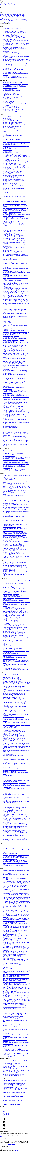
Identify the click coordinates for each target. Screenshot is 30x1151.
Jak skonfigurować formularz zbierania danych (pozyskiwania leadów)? (13, 239)
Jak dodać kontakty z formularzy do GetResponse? (14, 271)
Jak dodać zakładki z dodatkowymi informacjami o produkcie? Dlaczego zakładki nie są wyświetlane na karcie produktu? (15, 385)
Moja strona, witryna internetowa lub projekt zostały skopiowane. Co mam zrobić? (15, 770)
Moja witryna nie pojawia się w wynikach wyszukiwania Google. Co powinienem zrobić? (16, 502)
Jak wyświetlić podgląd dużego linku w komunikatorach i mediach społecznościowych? (16, 507)
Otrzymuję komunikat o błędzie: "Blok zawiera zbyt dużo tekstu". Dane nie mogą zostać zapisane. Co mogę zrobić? (16, 919)
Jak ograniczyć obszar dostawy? (10, 426)
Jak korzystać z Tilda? (8, 775)
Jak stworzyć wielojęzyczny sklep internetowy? (14, 358)
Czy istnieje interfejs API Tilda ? (10, 734)
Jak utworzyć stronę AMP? (9, 570)
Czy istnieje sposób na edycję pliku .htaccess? (13, 737)
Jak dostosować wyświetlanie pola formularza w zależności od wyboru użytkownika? (14, 281)
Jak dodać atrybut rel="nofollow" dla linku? (13, 531)
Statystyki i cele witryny (14, 16)
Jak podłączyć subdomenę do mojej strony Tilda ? (14, 32)
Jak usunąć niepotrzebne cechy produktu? (12, 424)
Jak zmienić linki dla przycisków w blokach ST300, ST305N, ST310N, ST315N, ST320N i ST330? (15, 377)
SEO (26, 16)
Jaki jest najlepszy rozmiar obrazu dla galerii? (13, 640)
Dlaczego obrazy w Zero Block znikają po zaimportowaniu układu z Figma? (12, 1031)
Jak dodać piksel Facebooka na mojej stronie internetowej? (16, 457)
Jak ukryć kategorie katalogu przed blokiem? (13, 382)
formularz (2, 1136)
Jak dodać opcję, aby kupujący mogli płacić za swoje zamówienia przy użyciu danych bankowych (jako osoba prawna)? (16, 397)
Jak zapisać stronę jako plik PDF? (10, 152)
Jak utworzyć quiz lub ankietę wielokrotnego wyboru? (15, 637)
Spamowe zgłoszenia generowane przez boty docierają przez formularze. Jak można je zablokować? (15, 289)
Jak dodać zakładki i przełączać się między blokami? (15, 432)
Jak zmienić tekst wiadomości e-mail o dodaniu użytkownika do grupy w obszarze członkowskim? (14, 830)
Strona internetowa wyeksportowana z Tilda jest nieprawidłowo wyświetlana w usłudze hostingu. (14, 1084)
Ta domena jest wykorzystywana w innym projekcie (15, 77)
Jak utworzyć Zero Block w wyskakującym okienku (15, 1029)
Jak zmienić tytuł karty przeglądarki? (11, 139)
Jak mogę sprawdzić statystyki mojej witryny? (13, 453)
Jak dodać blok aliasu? (8, 168)
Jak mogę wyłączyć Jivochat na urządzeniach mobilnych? (16, 743)
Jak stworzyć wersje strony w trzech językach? (13, 788)
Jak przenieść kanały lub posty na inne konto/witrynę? (15, 861)
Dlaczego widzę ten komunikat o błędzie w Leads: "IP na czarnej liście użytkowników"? (16, 933)
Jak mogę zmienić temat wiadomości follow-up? (14, 260)
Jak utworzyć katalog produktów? (10, 322)
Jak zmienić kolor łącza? (8, 101)
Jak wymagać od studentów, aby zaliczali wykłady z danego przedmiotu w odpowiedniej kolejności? (15, 836)
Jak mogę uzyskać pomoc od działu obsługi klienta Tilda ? (16, 580)
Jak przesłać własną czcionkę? (10, 478)
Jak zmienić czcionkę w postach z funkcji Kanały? (14, 860)
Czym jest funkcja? (7, 173)
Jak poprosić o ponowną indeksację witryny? (13, 545)
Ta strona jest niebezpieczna (9, 986)
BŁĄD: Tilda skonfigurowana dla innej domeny (14, 1003)
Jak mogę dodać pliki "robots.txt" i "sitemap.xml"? (14, 500)
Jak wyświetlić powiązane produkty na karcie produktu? (16, 412)
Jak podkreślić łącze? (8, 758)
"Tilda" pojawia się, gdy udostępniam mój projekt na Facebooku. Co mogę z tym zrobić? (15, 628)
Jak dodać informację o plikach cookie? (12, 668)
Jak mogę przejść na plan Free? (10, 202)
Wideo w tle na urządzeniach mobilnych (12, 563)
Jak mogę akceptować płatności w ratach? (12, 346)
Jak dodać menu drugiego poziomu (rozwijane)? (14, 436)
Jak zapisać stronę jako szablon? (10, 639)
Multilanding (23, 18)
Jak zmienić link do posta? (9, 848)
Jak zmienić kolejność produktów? (11, 336)
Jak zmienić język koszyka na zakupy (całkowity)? (14, 1065)
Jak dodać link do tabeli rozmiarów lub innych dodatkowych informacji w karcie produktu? (13, 409)
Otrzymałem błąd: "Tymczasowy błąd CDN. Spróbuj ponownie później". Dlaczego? (15, 931)
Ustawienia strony (8, 14)
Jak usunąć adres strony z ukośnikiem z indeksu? (14, 516)
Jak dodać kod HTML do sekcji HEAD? (12, 82)
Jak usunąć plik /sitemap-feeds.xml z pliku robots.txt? (15, 554)
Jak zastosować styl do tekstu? (10, 183)
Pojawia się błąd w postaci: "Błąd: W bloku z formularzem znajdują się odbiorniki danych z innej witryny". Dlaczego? (16, 966)
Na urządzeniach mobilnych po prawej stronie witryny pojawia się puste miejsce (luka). (15, 1086)
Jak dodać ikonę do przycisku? (10, 184)
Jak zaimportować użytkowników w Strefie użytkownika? (16, 838)
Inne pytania (17, 18)
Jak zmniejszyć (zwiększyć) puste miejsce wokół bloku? (16, 154)
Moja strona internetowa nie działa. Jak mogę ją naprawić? (16, 682)
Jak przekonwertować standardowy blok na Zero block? (16, 167)
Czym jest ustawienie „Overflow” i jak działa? (13, 1048)
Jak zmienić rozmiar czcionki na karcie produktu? (14, 344)
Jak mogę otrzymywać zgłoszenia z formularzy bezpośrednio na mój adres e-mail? (13, 233)
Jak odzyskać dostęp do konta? (10, 718)
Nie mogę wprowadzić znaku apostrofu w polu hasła (15, 1088)
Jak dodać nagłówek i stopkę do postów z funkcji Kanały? (16, 849)
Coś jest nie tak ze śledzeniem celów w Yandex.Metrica (15, 462)
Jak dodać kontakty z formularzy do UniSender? (14, 262)
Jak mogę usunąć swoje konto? (10, 587)
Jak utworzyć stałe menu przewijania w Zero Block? (15, 1013)
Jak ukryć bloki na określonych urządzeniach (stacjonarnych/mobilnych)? (13, 176)
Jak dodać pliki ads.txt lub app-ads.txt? (12, 527)
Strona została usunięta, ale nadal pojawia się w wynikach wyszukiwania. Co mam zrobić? (16, 557)
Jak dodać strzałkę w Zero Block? (10, 1018)
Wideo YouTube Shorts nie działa (10, 1103)
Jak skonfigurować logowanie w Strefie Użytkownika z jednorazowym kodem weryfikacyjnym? (15, 833)
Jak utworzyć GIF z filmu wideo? (10, 729)
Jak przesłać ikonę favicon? (9, 93)
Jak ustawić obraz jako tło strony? (10, 88)
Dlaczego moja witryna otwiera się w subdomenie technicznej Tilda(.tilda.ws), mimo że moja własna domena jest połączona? (16, 50)
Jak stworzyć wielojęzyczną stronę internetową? (14, 85)
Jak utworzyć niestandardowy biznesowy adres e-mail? (15, 59)
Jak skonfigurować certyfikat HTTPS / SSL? (13, 31)
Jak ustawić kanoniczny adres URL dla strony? (13, 553)
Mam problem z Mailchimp (9, 796)
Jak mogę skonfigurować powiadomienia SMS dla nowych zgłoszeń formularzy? (14, 258)
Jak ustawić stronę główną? (9, 148)
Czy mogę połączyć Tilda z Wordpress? (12, 739)
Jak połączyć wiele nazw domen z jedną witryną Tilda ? (16, 44)
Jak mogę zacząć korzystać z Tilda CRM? (12, 251)
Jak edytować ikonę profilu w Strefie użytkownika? (15, 824)
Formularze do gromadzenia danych (13, 15)
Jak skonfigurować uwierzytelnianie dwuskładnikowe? (15, 669)
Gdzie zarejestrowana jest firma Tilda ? (12, 582)
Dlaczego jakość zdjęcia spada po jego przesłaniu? (14, 744)
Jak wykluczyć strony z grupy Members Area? (13, 809)
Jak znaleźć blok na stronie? (9, 163)
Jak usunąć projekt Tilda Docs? (10, 766)
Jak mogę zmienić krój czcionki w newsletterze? (14, 794)
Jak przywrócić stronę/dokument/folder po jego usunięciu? (16, 764)
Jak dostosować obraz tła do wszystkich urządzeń (14, 181)
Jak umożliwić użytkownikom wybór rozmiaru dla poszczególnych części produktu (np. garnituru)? (14, 380)
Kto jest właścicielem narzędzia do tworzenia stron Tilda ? (16, 676)
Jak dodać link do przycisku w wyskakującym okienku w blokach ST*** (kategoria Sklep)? (16, 348)
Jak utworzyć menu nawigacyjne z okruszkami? (14, 439)
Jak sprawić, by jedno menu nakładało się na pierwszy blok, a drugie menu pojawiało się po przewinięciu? (15, 441)
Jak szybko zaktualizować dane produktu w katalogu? (15, 370)
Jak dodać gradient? (7, 1033)
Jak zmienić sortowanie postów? (10, 853)
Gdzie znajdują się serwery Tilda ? (11, 678)
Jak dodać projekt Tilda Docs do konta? (12, 72)
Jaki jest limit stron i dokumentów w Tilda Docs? (14, 763)
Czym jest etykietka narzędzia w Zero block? (13, 717)
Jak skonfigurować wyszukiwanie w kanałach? (14, 865)
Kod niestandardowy (24, 20)
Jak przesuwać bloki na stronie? (10, 144)
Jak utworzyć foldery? (8, 102)
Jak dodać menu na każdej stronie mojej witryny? (14, 437)
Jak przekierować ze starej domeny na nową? (13, 47)
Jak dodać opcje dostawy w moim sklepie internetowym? (16, 332)
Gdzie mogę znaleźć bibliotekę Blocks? (12, 120)
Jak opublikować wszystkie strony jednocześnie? (14, 632)
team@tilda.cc (11, 1144)
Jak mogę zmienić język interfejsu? (11, 625)
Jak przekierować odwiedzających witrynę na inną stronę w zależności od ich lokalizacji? (16, 781)
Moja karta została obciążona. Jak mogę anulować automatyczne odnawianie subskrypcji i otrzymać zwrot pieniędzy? (15, 205)
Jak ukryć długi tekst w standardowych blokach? (14, 180)
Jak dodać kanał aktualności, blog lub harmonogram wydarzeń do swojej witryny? (15, 858)
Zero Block (16, 20)
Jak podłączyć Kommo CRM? (10, 252)
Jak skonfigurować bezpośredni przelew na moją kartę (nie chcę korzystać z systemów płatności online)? (16, 215)
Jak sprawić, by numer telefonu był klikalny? (13, 588)
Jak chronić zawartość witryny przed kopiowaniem (14, 1101)
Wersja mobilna (3, 18)
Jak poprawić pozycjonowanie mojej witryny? (13, 515)
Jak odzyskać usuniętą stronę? (10, 641)
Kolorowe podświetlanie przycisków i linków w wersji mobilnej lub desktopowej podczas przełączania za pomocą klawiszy (16, 662)
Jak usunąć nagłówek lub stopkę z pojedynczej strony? (15, 84)
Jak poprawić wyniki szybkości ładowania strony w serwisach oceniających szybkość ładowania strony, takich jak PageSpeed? (16, 539)
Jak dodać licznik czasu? (8, 607)
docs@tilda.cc (17, 1150)
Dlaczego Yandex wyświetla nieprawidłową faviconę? (15, 533)
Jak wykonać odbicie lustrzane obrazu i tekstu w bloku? (16, 155)
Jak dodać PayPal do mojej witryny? (11, 341)
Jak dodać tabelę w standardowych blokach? (13, 172)
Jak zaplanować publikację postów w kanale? (13, 856)
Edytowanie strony (17, 14)
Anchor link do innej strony (9, 727)
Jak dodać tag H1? (7, 513)
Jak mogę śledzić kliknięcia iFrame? (11, 1068)
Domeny (2, 14)
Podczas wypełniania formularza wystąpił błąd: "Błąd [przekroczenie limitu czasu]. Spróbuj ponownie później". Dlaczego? (16, 886)
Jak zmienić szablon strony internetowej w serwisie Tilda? (16, 667)
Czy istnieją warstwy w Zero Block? (11, 1017)
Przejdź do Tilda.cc (4, 4)
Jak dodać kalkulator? (8, 250)
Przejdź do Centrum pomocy (15, 4)
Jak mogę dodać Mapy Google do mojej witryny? (14, 710)
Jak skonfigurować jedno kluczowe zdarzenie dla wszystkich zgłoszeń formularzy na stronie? (14, 470)
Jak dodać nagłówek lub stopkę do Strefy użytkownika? (16, 823)
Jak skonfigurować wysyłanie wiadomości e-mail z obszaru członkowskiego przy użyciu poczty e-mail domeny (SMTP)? (14, 814)
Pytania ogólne (10, 18)
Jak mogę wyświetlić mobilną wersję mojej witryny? (15, 562)
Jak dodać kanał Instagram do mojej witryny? (13, 132)
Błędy (11, 20)
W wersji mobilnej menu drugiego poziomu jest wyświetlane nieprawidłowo (14, 1093)
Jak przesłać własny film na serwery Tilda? (13, 185)
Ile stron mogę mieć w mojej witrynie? (12, 94)
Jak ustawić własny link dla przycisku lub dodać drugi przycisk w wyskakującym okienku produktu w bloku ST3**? (15, 365)
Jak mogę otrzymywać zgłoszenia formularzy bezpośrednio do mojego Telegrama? (13, 236)
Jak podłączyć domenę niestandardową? (12, 28)
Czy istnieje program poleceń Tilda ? (11, 221)
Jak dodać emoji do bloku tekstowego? (12, 193)
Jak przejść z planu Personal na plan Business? (13, 209)
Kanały (8, 20)
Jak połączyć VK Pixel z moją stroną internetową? (14, 458)
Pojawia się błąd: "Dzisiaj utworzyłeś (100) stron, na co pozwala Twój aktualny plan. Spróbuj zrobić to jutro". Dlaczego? (15, 906)
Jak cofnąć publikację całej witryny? (11, 90)
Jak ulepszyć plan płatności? (9, 213)
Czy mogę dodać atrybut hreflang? (11, 107)
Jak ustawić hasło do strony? (9, 100)
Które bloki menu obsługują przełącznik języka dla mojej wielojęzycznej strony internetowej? (16, 96)
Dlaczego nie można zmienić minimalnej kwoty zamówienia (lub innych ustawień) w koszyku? (14, 362)
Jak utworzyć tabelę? (8, 151)
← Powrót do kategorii (5, 23)
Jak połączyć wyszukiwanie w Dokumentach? (13, 762)
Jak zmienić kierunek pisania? (10, 111)
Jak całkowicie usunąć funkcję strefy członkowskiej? (15, 826)
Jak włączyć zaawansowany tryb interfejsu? (13, 171)
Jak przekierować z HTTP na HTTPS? (12, 30)
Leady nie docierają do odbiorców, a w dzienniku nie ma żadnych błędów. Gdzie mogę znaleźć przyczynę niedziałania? (16, 242)
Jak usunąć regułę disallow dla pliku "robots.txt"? (14, 509)
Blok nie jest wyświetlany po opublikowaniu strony (15, 611)
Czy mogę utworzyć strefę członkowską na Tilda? (14, 819)
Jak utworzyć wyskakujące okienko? (11, 123)
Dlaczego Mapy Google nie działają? (11, 677)
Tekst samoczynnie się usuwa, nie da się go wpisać (14, 196)
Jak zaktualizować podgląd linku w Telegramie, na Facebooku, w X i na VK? (14, 550)
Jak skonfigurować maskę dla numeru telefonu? (14, 608)
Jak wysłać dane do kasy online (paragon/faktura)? (14, 338)
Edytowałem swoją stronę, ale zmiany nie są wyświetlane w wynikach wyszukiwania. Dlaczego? (16, 542)
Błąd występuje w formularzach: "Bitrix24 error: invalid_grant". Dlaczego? (14, 957)
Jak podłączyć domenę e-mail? (10, 68)
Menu (7, 16)
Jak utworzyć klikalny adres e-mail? (11, 653)
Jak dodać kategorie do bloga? (10, 106)
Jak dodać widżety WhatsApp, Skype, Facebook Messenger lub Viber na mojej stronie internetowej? (15, 694)
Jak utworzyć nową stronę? (9, 92)
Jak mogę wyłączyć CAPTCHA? (10, 674)
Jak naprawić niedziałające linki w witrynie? (13, 544)
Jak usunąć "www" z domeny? (10, 52)
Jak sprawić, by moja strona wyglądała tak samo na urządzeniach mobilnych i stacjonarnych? (14, 566)
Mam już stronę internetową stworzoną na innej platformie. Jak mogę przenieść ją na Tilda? (16, 725)
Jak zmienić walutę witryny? (9, 359)
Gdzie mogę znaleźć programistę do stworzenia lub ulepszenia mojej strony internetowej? (14, 732)
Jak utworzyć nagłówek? (8, 89)
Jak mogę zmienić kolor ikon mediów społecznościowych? (16, 142)
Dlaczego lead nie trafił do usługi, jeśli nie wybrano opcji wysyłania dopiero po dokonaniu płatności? (16, 284)
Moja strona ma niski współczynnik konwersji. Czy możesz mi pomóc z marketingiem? (15, 756)
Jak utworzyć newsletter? (8, 793)
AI (14, 22)
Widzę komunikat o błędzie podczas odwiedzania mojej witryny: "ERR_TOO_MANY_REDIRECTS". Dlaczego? (15, 876)
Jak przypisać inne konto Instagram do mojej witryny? (15, 162)
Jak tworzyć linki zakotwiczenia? (10, 128)
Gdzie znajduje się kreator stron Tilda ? (12, 680)
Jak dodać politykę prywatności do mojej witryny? (14, 610)
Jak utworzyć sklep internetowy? (10, 427)
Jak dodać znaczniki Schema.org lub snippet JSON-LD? (16, 124)
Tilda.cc (5, 1111)
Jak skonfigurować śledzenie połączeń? (12, 730)
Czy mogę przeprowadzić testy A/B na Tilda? (13, 624)
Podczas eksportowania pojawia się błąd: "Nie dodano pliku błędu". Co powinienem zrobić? (15, 962)
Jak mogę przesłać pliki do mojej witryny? (12, 590)
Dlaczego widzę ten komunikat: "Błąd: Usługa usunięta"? (16, 987)
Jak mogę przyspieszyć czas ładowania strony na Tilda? (15, 614)
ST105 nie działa (7, 297)
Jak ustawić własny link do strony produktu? (13, 324)
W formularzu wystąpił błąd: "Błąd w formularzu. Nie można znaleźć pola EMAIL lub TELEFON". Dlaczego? (16, 960)
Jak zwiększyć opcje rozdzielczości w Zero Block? (14, 1056)
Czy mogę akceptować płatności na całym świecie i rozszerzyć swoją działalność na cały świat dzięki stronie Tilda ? (16, 311)
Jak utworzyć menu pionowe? (10, 443)
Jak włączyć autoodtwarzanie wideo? (11, 160)
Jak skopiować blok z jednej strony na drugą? (13, 134)
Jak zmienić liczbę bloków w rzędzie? (11, 140)
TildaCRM (11, 22)
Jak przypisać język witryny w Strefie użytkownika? (15, 807)
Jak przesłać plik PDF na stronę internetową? (13, 122)
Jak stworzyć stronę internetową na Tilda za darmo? (15, 201)
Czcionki (22, 16)
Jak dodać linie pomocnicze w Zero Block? (13, 1016)
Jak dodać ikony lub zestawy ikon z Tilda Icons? (14, 143)
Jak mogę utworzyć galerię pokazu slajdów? (13, 681)
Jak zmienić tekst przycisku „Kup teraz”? (12, 648)
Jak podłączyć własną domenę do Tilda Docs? (13, 768)
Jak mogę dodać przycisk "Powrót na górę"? (13, 633)
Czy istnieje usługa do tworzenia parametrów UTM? (15, 738)
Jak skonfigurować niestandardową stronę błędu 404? (15, 523)
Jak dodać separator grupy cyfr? (10, 1072)
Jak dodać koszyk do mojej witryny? (11, 318)
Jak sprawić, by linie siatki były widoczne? (13, 164)
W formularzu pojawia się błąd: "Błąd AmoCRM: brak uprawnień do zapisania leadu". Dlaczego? (15, 936)
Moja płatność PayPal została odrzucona (12, 217)
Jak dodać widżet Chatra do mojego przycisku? (14, 1074)
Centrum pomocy (7, 1113)
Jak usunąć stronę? (7, 150)
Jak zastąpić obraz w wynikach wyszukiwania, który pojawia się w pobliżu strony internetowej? (15, 547)
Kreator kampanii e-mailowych (7, 19)
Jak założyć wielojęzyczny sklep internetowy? (13, 390)
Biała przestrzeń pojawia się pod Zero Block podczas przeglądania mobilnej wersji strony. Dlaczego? (15, 1095)
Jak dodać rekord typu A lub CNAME (11, 76)
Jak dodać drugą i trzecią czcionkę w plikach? (13, 495)
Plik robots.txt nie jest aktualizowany (11, 1104)
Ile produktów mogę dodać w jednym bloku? (13, 330)
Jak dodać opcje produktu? (9, 337)
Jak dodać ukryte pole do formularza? (11, 1063)
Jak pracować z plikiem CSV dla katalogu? (13, 394)
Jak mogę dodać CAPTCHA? (10, 695)
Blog (4, 1115)
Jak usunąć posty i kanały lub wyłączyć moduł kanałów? (16, 855)
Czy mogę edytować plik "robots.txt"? (12, 705)
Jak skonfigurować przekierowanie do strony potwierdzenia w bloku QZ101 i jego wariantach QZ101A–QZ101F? (14, 188)
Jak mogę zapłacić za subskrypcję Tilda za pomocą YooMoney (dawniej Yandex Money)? (14, 211)
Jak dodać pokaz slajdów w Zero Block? (12, 1014)
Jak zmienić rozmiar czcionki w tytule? (12, 195)
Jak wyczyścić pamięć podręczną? (11, 594)
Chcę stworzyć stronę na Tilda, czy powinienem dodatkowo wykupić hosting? (14, 658)
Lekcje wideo (6, 1114)
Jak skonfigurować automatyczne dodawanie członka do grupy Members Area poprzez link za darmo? (16, 840)
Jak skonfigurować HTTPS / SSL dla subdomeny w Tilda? (16, 43)
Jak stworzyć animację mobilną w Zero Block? (13, 698)
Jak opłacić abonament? (8, 222)
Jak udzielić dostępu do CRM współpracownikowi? (15, 299)
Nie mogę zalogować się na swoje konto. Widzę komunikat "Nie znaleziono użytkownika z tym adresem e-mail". (16, 688)
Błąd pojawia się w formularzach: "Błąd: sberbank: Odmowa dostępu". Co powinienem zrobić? (14, 954)
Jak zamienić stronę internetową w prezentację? (14, 166)
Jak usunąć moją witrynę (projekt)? (11, 631)
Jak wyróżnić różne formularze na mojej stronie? (14, 254)
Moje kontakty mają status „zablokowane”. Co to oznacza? (16, 405)
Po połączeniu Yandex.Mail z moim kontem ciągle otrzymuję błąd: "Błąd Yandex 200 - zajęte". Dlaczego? (15, 909)
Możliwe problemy (4, 22)
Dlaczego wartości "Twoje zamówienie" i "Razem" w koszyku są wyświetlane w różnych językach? (15, 354)
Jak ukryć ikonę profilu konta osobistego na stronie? (15, 816)
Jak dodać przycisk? (7, 119)
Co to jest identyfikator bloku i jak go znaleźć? (13, 583)
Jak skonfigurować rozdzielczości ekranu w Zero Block (15, 1022)
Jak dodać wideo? (7, 118)
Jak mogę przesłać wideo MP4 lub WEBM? (13, 709)
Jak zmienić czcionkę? (8, 479)
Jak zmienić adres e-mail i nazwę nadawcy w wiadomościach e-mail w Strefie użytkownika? (13, 828)
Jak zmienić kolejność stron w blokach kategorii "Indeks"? (16, 156)
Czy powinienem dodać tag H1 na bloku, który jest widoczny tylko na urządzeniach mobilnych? (14, 535)
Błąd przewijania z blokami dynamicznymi (13, 1100)
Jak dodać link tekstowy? (8, 127)
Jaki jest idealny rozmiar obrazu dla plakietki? (13, 600)
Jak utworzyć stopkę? (8, 98)
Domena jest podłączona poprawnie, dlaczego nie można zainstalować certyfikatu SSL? (16, 34)
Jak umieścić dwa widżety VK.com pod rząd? (13, 1075)
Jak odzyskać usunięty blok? (9, 169)
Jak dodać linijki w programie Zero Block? (13, 1049)
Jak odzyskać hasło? (7, 767)
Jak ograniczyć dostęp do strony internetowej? (13, 629)
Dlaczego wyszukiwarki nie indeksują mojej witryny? (15, 532)
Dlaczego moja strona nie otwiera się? (11, 45)
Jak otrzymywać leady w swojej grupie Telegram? (14, 735)
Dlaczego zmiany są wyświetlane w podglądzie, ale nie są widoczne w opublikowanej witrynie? (16, 596)
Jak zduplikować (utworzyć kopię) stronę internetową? (15, 86)
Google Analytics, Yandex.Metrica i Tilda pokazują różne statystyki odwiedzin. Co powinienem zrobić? (16, 464)
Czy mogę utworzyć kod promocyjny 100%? (13, 340)
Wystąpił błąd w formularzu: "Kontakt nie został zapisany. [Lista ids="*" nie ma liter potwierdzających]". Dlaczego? (16, 952)
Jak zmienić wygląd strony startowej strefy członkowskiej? (16, 818)
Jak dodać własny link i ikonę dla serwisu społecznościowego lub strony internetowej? (13, 178)
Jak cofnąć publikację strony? (9, 138)
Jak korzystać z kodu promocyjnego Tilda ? (13, 699)
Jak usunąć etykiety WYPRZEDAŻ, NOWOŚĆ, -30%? (16, 342)
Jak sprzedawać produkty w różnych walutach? (14, 411)
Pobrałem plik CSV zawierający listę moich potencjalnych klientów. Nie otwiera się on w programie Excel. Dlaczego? (16, 747)
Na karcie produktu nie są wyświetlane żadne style (14, 345)
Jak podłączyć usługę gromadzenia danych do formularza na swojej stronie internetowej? (16, 292)
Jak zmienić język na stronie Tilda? (11, 620)
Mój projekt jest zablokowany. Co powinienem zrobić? (15, 612)
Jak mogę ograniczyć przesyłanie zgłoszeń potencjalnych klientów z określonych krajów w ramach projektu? (16, 301)
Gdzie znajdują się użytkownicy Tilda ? (12, 697)
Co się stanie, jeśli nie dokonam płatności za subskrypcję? (16, 208)
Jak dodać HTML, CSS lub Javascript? (12, 116)
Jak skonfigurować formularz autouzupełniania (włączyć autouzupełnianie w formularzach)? (16, 1071)
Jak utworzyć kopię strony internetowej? (12, 126)
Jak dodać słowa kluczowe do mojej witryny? (13, 552)
